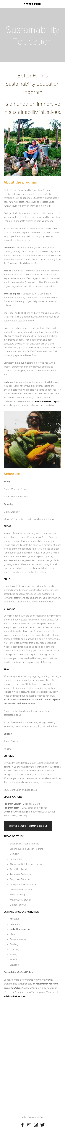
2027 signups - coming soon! (28, 825)
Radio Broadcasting (20, 929)
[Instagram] (36, 1125)
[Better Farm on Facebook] (22, 1125)
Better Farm (32, 4)
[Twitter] (42, 1125)
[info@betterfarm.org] (29, 1125)
